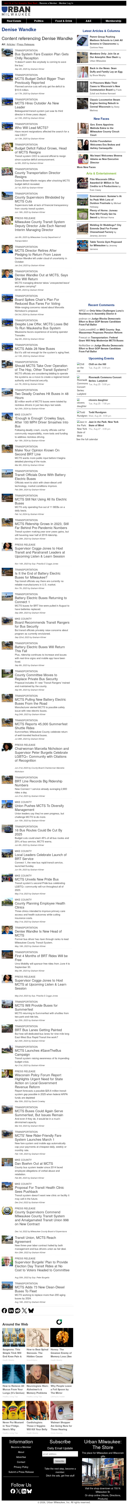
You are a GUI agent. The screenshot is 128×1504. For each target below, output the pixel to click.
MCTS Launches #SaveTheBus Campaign (38, 1052)
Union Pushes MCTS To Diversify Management (39, 807)
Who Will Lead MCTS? (31, 127)
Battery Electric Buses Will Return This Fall (40, 648)
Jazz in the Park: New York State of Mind (103, 423)
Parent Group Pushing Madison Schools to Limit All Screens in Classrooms (106, 40)
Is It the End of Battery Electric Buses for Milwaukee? (37, 575)
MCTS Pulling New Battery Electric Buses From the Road (40, 701)
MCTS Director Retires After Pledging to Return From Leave (38, 252)
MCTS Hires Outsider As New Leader (37, 105)
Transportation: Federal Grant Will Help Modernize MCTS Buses (101, 339)
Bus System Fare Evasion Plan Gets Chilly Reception (42, 56)
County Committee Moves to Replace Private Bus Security (36, 676)
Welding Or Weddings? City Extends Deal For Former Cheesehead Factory (105, 228)
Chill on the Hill (97, 364)
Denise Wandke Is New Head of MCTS (38, 933)
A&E (89, 21)
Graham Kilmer (37, 68)
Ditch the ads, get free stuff (60, 1475)
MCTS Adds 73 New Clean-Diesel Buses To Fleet (39, 1289)
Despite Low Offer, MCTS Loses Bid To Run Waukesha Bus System (41, 326)
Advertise (21, 1457)
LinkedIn (24, 1493)
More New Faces (86, 167)
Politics (39, 21)
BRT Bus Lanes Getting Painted (38, 1029)
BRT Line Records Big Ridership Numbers (38, 783)
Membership (113, 21)
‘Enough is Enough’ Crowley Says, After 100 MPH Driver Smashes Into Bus (41, 422)
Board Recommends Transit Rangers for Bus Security (42, 624)
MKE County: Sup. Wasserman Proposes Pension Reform (100, 331)
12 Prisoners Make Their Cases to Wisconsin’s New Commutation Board (105, 86)
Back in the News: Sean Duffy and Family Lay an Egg (106, 69)
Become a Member (21, 1447)
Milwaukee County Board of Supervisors (48, 1231)
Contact (21, 1462)
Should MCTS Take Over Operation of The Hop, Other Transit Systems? (41, 367)
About (21, 1452)
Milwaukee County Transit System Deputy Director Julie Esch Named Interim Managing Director (40, 225)
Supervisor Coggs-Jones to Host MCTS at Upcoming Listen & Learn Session (40, 984)
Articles (11, 44)
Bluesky (29, 1493)
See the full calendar (87, 439)
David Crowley (38, 1101)
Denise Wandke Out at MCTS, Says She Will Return (41, 276)
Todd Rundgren (97, 412)
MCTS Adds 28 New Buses (35, 348)
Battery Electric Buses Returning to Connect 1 (41, 599)
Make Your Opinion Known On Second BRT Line (37, 452)
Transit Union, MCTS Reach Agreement (35, 1239)
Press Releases (25, 44)
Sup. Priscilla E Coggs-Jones (45, 563)
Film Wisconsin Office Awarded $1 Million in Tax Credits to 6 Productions (104, 182)
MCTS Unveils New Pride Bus (37, 879)
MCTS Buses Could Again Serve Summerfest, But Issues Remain (39, 1112)
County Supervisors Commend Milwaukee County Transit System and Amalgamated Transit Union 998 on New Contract (42, 1217)
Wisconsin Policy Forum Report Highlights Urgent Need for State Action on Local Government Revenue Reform (39, 1080)
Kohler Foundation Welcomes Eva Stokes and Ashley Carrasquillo (105, 144)
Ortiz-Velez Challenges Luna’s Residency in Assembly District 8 (101, 312)
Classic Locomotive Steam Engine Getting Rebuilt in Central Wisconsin (105, 103)
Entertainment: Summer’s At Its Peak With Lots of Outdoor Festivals (106, 199)
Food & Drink (63, 21)
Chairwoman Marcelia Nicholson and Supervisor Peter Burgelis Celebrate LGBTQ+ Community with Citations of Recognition (42, 754)
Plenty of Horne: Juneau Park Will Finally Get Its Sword (104, 214)
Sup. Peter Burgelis (40, 1277)
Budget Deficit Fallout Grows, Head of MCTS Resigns (41, 150)
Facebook (12, 1493)
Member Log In (66, 3)
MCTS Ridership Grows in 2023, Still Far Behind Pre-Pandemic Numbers (42, 525)
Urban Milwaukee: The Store (103, 1444)
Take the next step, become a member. (60, 1470)
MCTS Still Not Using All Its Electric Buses (41, 501)
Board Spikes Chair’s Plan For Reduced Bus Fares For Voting (37, 301)
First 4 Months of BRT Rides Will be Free (41, 957)
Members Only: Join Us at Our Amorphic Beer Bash (104, 55)
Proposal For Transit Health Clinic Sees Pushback (39, 1189)
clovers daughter (98, 400)
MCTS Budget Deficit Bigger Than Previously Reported (40, 80)
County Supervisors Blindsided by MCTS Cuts (39, 199)
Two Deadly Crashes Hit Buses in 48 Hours (41, 395)
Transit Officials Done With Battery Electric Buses (40, 476)
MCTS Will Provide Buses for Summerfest (36, 1007)
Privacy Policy (21, 1467)
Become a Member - (49, 3)
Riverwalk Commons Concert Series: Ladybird (105, 379)
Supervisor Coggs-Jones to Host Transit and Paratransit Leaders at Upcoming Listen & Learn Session (40, 552)
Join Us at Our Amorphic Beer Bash (21, 3)
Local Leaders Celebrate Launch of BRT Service (41, 856)
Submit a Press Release (21, 1472)
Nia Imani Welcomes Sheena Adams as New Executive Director (106, 159)
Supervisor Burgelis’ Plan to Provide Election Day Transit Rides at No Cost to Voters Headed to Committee (42, 1266)
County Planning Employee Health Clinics (40, 905)
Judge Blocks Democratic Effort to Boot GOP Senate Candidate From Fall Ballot (100, 321)
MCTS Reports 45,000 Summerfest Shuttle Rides (41, 725)
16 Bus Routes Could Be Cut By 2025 (38, 832)
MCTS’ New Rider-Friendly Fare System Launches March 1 (38, 1137)
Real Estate (14, 21)
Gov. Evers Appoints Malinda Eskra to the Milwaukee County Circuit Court (104, 130)
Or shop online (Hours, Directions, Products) (103, 1497)
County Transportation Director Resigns (37, 174)
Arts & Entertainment (101, 173)
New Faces (101, 119)
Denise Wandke (19, 29)
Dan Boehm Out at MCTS (34, 1163)
